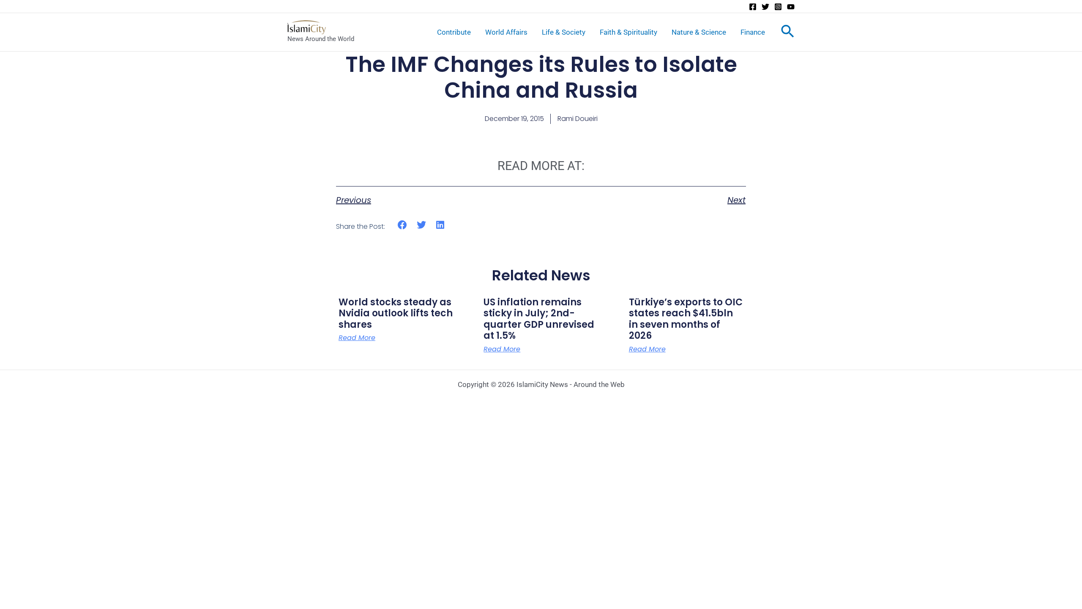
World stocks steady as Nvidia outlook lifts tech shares (396, 313)
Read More (357, 338)
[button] (402, 225)
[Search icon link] (788, 33)
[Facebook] (753, 7)
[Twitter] (765, 7)
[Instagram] (778, 7)
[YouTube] (791, 7)
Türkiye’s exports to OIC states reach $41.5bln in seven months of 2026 (686, 319)
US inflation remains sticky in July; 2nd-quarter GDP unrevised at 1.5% (539, 319)
